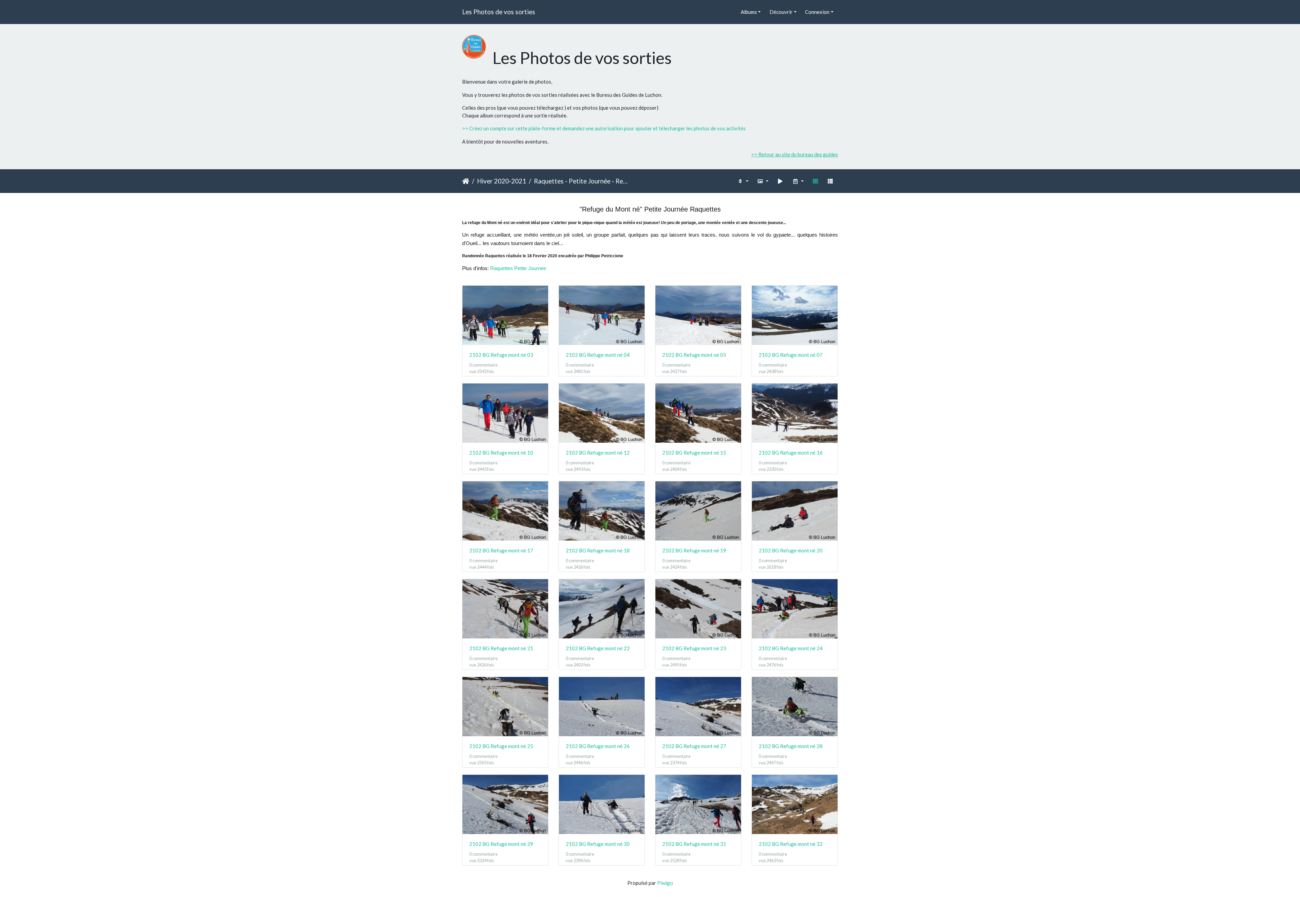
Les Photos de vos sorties (498, 12)
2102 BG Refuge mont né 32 (791, 844)
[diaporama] (780, 181)
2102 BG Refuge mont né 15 (694, 453)
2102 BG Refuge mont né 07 (791, 355)
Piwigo (665, 883)
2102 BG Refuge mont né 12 (598, 453)
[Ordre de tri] (743, 181)
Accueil (465, 181)
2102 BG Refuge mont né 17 (501, 550)
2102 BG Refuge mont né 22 (598, 648)
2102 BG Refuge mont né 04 (598, 355)
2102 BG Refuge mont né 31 (694, 844)
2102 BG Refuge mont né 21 (501, 648)
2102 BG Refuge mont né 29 (501, 844)
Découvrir (781, 12)
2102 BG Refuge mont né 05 (694, 355)
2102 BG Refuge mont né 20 (791, 550)
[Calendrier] (798, 181)
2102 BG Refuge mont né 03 (501, 355)
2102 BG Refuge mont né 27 (694, 746)
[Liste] (830, 181)
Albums (749, 12)
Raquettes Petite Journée (518, 268)
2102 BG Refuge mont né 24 (791, 648)
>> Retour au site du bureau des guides (794, 154)
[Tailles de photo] (763, 181)
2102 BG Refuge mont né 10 (501, 453)
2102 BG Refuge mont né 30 (598, 844)
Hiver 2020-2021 (501, 181)
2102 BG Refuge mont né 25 (501, 746)
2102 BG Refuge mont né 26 (598, 746)
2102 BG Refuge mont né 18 (598, 550)
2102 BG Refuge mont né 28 (791, 746)
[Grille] (815, 181)
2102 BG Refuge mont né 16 (791, 453)
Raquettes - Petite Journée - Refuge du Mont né (581, 181)
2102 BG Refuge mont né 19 (694, 550)
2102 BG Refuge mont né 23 (694, 648)
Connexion (817, 12)
